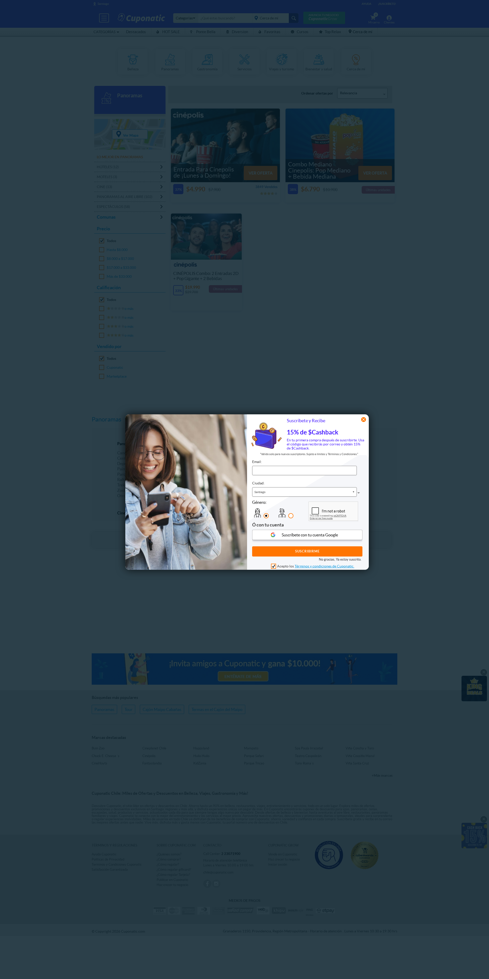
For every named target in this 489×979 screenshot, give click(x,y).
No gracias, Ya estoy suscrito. (340, 559)
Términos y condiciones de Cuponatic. (324, 566)
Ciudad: (258, 483)
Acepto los (315, 566)
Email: (257, 462)
